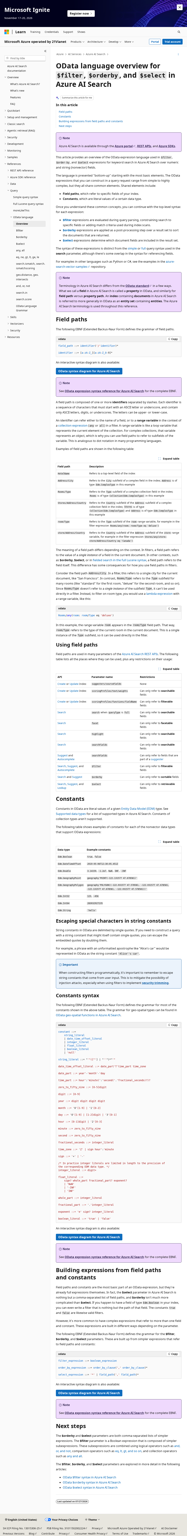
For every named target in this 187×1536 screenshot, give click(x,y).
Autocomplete (66, 759)
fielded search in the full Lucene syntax (119, 560)
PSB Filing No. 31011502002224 (66, 1528)
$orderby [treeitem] (21, 237)
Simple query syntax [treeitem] (25, 197)
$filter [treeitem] (19, 230)
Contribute (48, 1533)
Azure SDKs (167, 146)
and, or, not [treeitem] (23, 286)
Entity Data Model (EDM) (138, 809)
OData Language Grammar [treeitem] (26, 308)
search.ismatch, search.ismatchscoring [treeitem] (30, 266)
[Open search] (179, 32)
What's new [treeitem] (17, 90)
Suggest (63, 755)
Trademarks (140, 1533)
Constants (65, 116)
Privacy (96, 1528)
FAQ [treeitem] (12, 104)
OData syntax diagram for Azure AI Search (89, 371)
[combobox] (25, 58)
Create (62, 684)
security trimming (155, 983)
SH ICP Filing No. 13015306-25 (21, 1528)
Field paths (65, 111)
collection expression (72, 425)
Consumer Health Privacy (90, 1533)
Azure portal (124, 146)
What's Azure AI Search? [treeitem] (25, 84)
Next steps (65, 126)
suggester (157, 759)
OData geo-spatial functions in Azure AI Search (88, 1015)
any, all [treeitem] (20, 250)
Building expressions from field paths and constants (91, 121)
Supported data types (71, 814)
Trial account (173, 41)
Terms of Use (120, 1533)
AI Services (74, 54)
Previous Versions (13, 1533)
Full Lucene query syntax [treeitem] (28, 204)
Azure (60, 54)
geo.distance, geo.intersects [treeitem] (27, 277)
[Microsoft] (6, 32)
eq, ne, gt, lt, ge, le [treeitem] (27, 257)
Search (62, 712)
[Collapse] (45, 51)
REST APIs (144, 146)
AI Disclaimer (169, 1528)
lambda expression (159, 594)
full (143, 248)
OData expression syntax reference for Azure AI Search (104, 391)
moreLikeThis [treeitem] (21, 210)
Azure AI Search (95, 54)
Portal (155, 41)
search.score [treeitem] (24, 299)
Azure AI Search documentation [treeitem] (17, 68)
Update (74, 684)
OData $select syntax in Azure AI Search (90, 1487)
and (74, 1456)
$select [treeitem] (20, 243)
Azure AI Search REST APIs (140, 654)
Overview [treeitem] (22, 223)
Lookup (62, 788)
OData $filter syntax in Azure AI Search (89, 1477)
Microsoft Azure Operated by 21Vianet (131, 1528)
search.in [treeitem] (21, 292)
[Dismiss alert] (180, 7)
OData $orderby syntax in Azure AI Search (92, 1482)
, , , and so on (128, 1451)
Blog (31, 1533)
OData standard (137, 286)
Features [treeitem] (15, 97)
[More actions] (178, 54)
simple (132, 248)
